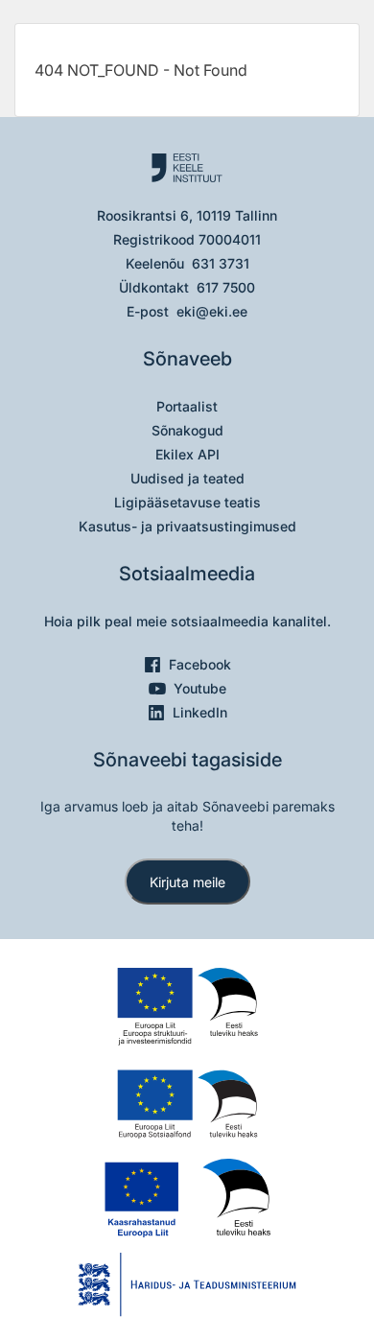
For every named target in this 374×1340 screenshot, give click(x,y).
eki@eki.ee (211, 311)
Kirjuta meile (187, 882)
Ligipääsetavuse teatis (187, 502)
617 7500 (226, 287)
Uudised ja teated (187, 478)
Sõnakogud (187, 430)
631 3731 (220, 263)
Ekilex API (187, 454)
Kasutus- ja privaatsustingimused (187, 526)
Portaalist (187, 406)
